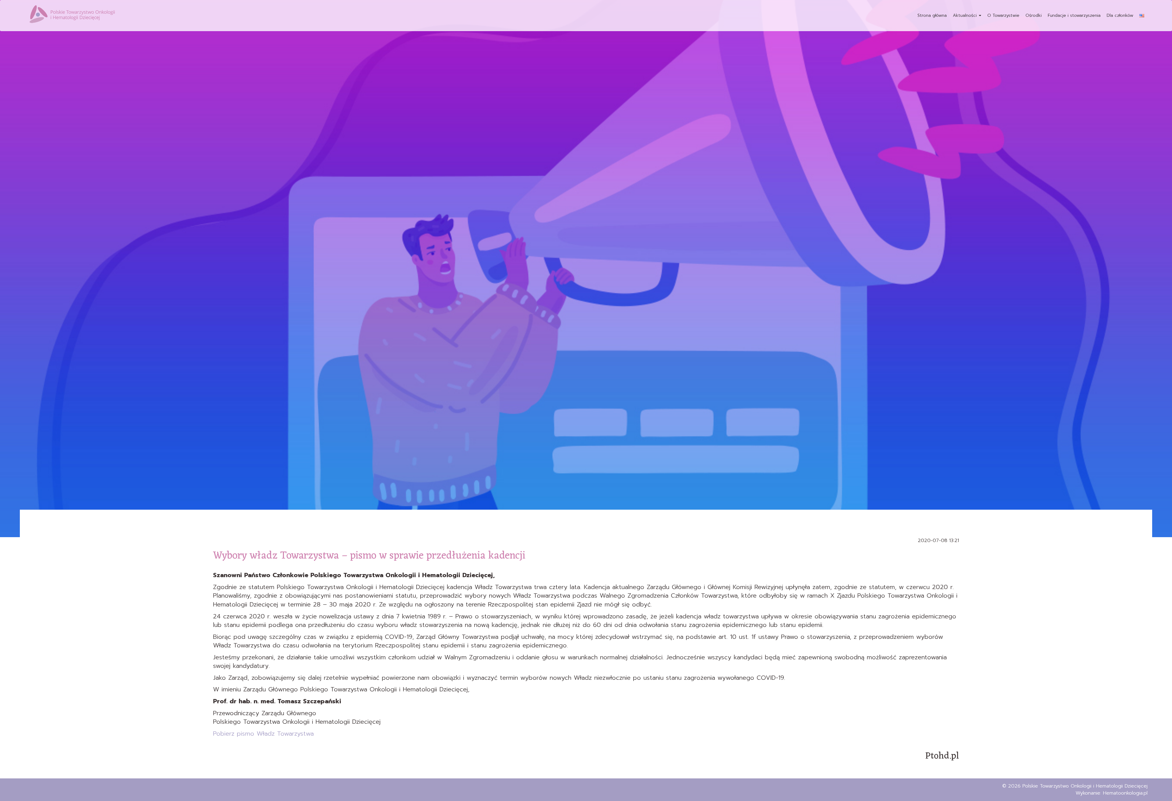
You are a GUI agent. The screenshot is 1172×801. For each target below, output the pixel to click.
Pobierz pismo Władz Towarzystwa (263, 733)
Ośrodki (1034, 15)
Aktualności (965, 15)
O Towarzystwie (1003, 15)
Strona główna (932, 15)
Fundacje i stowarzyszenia (1074, 15)
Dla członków (1120, 15)
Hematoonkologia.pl (1125, 793)
